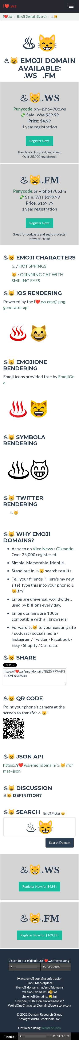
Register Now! (39, 141)
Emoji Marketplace (40, 983)
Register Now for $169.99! (39, 935)
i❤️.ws (10, 6)
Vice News (43, 548)
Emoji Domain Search (32, 16)
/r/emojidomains (52, 987)
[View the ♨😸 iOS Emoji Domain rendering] (26, 333)
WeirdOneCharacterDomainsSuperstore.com (39, 1005)
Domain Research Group (45, 1014)
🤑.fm (52, 996)
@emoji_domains (27, 987)
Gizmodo (65, 548)
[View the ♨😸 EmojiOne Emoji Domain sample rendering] (26, 408)
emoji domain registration (44, 978)
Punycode (22, 108)
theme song (61, 960)
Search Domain (59, 842)
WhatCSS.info (51, 1028)
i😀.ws (52, 992)
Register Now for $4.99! (39, 886)
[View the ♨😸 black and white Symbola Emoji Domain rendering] (26, 469)
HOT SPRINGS (33, 266)
